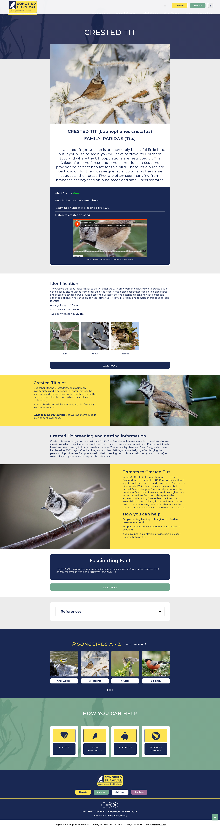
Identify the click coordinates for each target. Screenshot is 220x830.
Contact (139, 792)
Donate (180, 5)
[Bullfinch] (156, 664)
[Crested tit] (95, 664)
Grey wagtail (64, 681)
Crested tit (95, 681)
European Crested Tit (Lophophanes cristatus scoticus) (116, 259)
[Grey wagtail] (64, 664)
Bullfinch (156, 681)
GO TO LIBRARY (134, 644)
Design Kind (159, 825)
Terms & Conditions (102, 815)
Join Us (198, 5)
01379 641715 (89, 811)
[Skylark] (125, 664)
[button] (165, 6)
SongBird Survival (92, 259)
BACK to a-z (110, 366)
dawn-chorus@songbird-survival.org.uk (117, 811)
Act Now (120, 792)
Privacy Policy (120, 815)
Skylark (125, 681)
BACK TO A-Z (110, 588)
